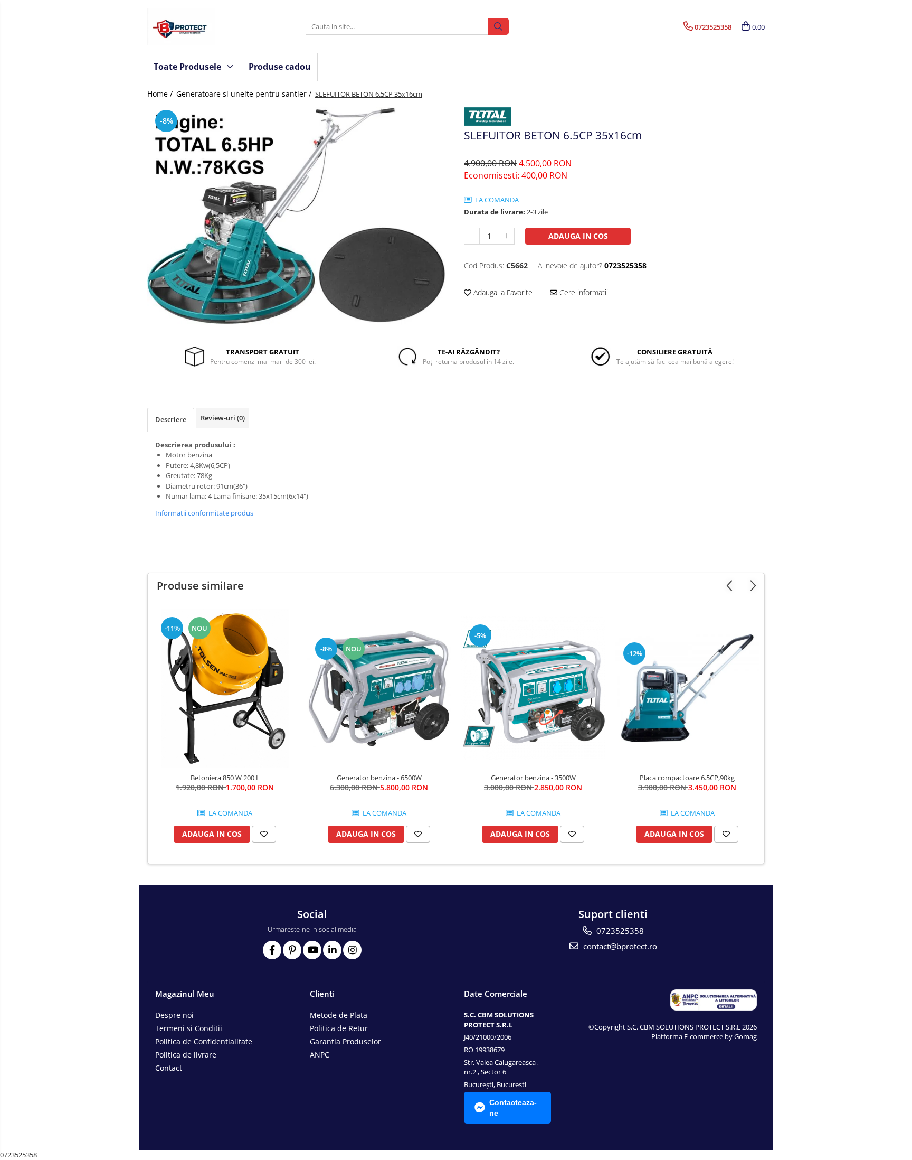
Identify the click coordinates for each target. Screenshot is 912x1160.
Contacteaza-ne (513, 1107)
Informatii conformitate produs (204, 513)
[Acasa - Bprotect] (200, 26)
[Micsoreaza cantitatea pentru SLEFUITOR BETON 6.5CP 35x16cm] (472, 236)
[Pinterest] (292, 950)
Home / (161, 94)
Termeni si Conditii (188, 1028)
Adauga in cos (578, 236)
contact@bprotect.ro (619, 946)
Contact (168, 1068)
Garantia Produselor (345, 1041)
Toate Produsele (188, 66)
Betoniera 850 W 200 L (225, 777)
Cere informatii (582, 292)
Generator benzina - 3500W (533, 777)
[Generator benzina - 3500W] (533, 688)
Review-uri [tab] (223, 418)
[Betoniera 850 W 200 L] (225, 688)
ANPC (319, 1055)
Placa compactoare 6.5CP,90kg (687, 777)
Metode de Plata (338, 1015)
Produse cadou (280, 66)
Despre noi (174, 1015)
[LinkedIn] (332, 950)
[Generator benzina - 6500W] (379, 688)
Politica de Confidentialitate (203, 1041)
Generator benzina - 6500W (379, 777)
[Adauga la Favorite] (264, 834)
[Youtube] (312, 950)
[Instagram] (352, 950)
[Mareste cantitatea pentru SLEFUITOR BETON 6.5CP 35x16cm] (507, 236)
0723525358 (619, 930)
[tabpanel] (297, 216)
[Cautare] (498, 26)
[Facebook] (272, 950)
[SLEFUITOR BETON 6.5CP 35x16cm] (297, 216)
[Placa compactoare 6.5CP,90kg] (687, 688)
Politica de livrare (185, 1055)
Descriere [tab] (170, 419)
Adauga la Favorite (502, 292)
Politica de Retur (339, 1028)
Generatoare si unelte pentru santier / (245, 94)
